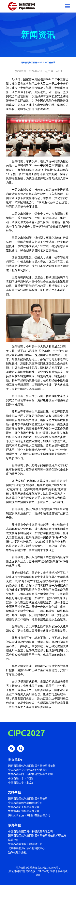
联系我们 (32, 867)
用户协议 (21, 867)
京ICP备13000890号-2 (48, 867)
